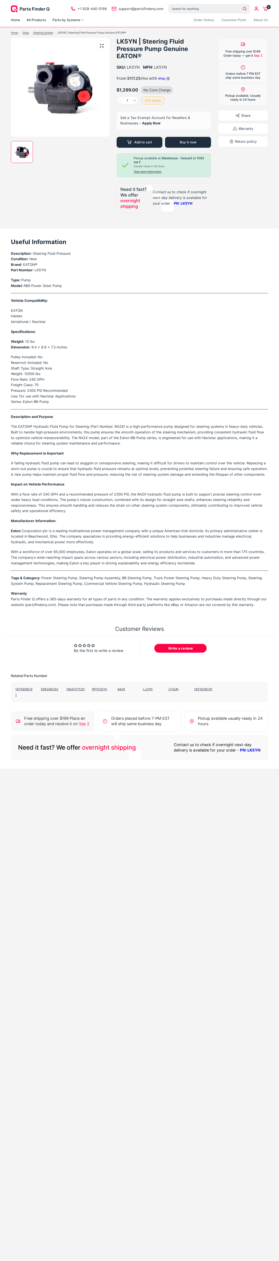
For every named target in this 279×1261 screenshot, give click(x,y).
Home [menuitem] (15, 20)
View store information (148, 171)
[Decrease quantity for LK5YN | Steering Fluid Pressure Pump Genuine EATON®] (120, 100)
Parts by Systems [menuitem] (66, 20)
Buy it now (188, 142)
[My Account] (256, 8)
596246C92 (49, 689)
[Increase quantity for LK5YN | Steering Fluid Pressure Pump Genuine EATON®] (135, 100)
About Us (260, 20)
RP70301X (99, 689)
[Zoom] (102, 46)
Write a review (180, 648)
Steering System (43, 32)
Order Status (204, 20)
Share (245, 115)
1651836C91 (203, 689)
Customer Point (233, 20)
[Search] (244, 9)
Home (14, 32)
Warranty (245, 128)
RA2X (121, 689)
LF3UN (173, 689)
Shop (25, 32)
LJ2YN (148, 689)
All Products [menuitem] (36, 20)
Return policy (246, 141)
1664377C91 (75, 689)
